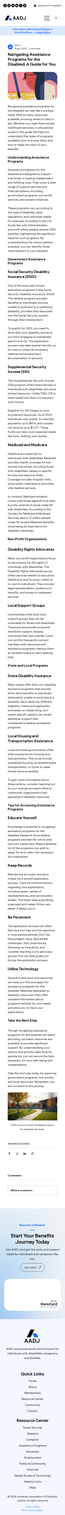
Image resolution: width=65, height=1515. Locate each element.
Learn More (43, 32)
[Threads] (13, 5)
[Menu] (46, 18)
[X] (20, 5)
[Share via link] (32, 1153)
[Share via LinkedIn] (24, 1153)
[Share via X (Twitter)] (16, 1153)
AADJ (19, 18)
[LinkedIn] (16, 5)
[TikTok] (24, 5)
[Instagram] (9, 5)
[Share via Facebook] (9, 1153)
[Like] (56, 18)
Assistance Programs (19, 1143)
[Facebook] (5, 5)
